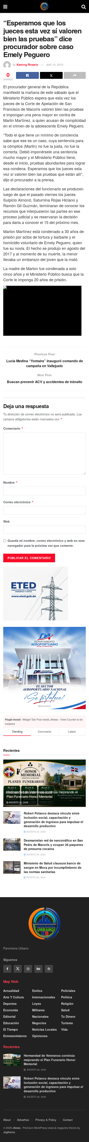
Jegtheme (9, 1132)
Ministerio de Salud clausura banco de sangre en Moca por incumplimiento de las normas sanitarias (52, 867)
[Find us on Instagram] (28, 969)
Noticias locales (44, 1029)
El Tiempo (10, 1029)
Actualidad (11, 990)
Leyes (36, 1003)
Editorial (9, 1016)
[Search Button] (83, 6)
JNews (17, 1128)
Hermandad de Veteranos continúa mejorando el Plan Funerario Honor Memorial (42, 794)
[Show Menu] (5, 6)
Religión (67, 1003)
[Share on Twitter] (51, 75)
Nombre (10, 482)
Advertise (23, 1120)
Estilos (37, 990)
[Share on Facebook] (27, 75)
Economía (10, 1010)
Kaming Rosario (27, 64)
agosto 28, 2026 (18, 802)
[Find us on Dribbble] (49, 969)
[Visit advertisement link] (44, 668)
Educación (11, 1023)
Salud (65, 1010)
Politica (66, 997)
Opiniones (40, 1036)
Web (6, 521)
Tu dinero (68, 1016)
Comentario (13, 428)
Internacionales (43, 997)
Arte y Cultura (13, 997)
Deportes (10, 1003)
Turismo (67, 1023)
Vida (64, 1029)
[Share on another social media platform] (75, 75)
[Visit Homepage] (44, 6)
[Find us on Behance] (38, 969)
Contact (68, 1120)
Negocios (39, 1023)
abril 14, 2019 (54, 64)
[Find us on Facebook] (7, 969)
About (7, 1120)
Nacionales (40, 1016)
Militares (38, 1010)
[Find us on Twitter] (18, 969)
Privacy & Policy (45, 1120)
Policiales (68, 990)
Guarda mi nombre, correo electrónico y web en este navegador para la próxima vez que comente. (46, 542)
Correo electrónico (18, 502)
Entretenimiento (15, 1036)
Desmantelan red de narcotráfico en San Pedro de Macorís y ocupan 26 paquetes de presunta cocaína (53, 844)
